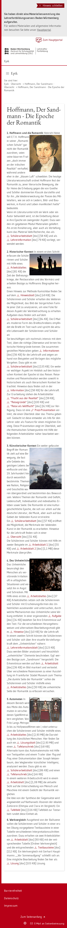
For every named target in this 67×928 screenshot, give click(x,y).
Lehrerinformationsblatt (24, 647)
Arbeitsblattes (18, 267)
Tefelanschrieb (19, 774)
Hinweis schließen (52, 5)
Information (17, 390)
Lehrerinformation (21, 239)
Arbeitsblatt (51, 663)
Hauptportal (44, 29)
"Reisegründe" (19, 402)
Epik (6, 61)
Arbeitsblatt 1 (40, 544)
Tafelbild (15, 810)
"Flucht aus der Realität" (24, 398)
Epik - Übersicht (12, 83)
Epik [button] (14, 73)
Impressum (11, 905)
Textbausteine (46, 847)
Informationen (51, 350)
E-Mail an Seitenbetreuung (49, 923)
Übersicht (16, 536)
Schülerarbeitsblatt (21, 236)
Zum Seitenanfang (31, 916)
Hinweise (19, 631)
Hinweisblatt (27, 295)
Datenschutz (11, 898)
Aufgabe (56, 616)
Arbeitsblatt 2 (28, 548)
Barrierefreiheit (13, 890)
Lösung (15, 863)
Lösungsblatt (28, 742)
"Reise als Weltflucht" (22, 406)
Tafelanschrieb (25, 746)
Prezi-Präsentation (45, 410)
